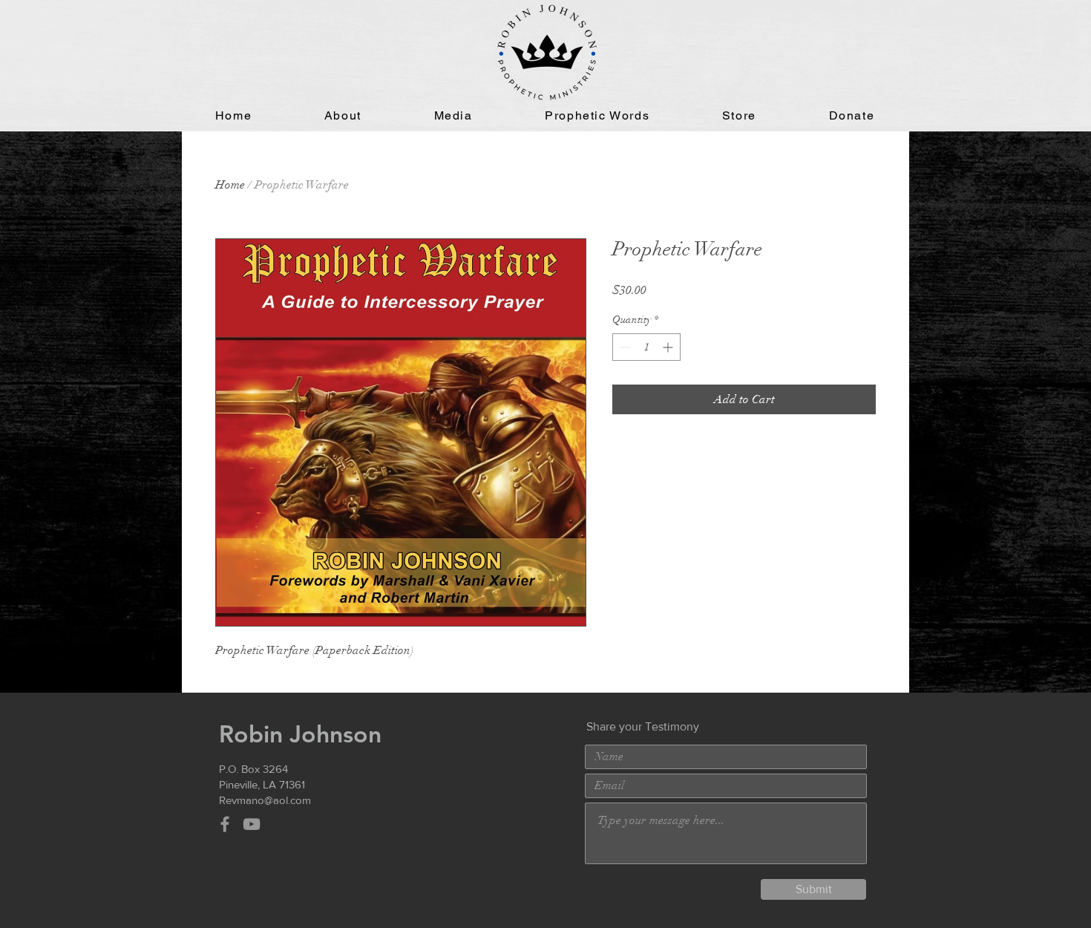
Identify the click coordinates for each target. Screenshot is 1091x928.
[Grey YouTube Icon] (251, 824)
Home (230, 184)
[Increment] (669, 347)
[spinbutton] (646, 347)
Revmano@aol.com (265, 800)
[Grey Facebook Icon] (224, 824)
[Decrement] (624, 347)
